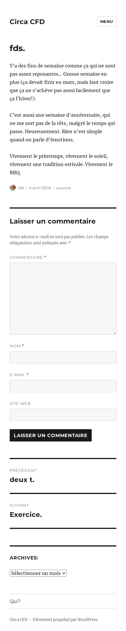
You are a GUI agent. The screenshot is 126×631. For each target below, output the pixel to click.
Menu (106, 21)
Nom (17, 346)
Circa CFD (27, 22)
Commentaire (28, 257)
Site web (20, 403)
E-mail (19, 374)
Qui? (15, 601)
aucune (63, 187)
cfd (21, 187)
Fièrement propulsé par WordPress (65, 619)
